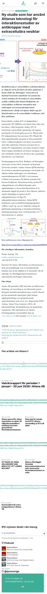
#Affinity (4, 36)
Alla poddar (6, 569)
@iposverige (11, 571)
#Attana (18, 36)
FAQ (31, 538)
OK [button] (23, 587)
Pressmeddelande (21, 11)
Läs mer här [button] (29, 581)
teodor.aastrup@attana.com (12, 257)
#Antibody (11, 36)
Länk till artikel (15, 326)
